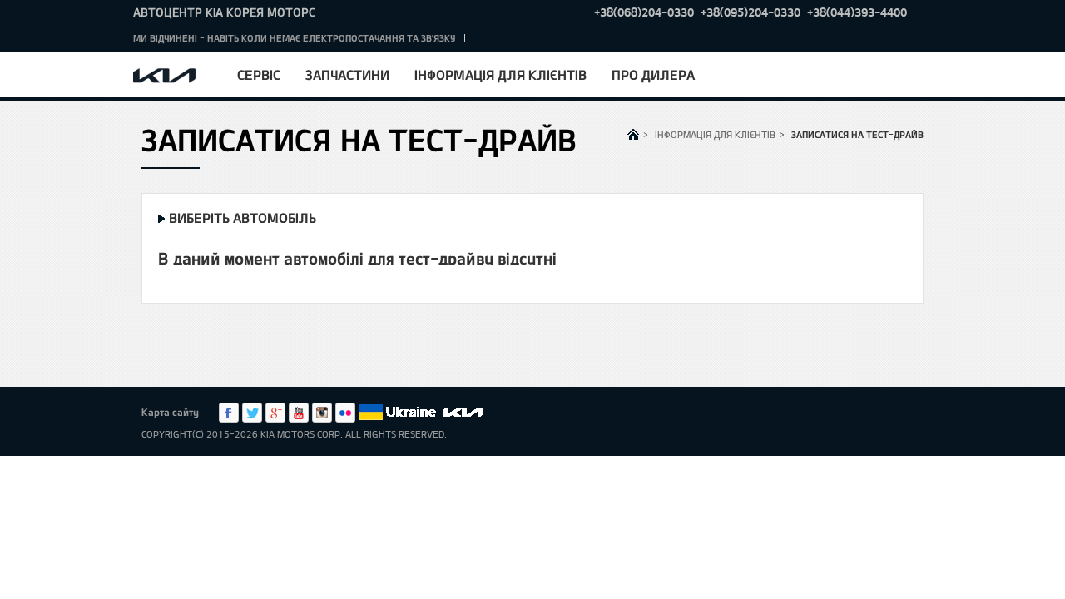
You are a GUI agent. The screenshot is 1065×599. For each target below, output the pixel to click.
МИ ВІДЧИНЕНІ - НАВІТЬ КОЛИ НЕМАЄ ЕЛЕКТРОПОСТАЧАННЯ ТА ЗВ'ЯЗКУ (294, 37)
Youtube (299, 413)
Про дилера (653, 74)
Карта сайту (170, 412)
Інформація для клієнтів (500, 74)
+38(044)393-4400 (857, 12)
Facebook (229, 413)
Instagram (322, 413)
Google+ (275, 413)
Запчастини (347, 74)
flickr (345, 413)
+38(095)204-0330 (750, 12)
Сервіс (258, 74)
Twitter (252, 413)
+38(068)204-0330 (644, 12)
